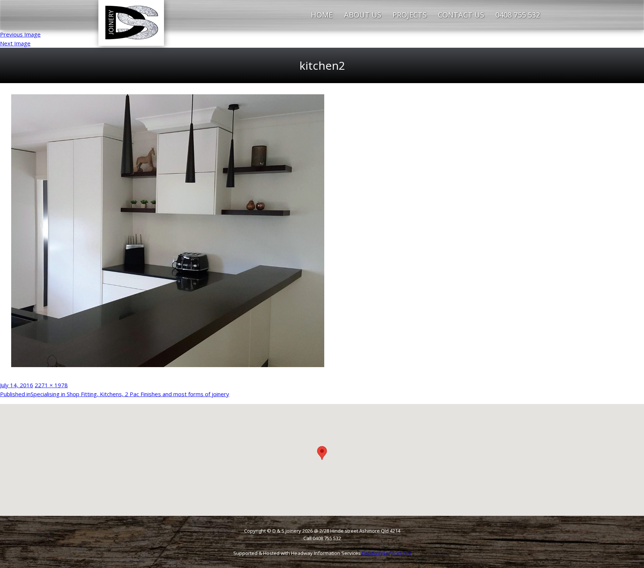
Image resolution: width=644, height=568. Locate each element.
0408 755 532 (517, 15)
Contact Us (461, 15)
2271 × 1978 (51, 385)
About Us (362, 15)
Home (322, 15)
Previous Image (20, 34)
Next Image (15, 43)
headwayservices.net (386, 553)
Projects (409, 15)
